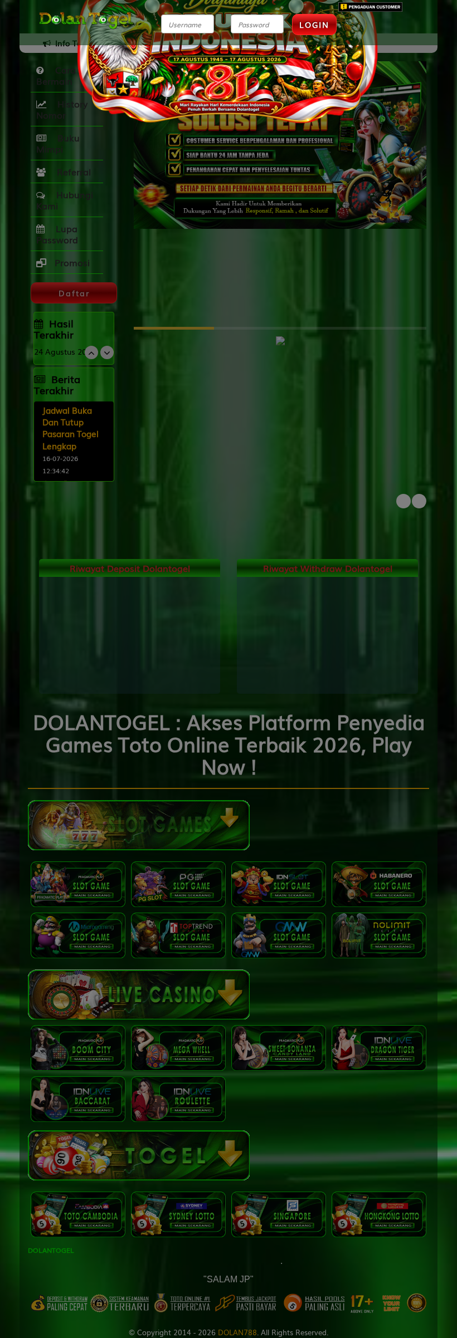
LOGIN (314, 24)
